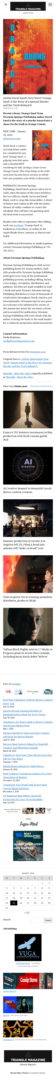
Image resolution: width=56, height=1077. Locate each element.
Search (6, 919)
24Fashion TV (8, 1039)
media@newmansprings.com (19, 341)
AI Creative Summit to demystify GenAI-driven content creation (27, 490)
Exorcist (6, 1015)
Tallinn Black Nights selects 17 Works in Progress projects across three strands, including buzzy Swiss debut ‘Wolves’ (27, 652)
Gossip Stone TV (9, 991)
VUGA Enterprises (23, 963)
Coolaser (16, 684)
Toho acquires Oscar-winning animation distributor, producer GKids (27, 598)
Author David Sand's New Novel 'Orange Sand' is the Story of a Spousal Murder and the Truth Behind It (27, 362)
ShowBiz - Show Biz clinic (16, 373)
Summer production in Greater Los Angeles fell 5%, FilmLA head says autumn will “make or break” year (24, 544)
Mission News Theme (19, 1073)
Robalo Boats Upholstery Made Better (23, 766)
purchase (18, 225)
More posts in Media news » (41, 386)
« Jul (26, 912)
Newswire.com (12, 138)
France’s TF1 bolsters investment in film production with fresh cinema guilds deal (27, 435)
